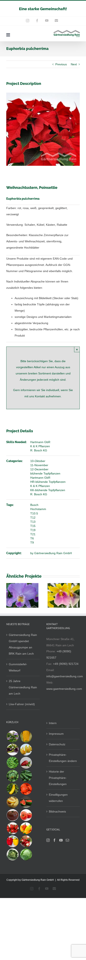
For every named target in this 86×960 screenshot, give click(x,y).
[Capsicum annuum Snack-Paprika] (26, 828)
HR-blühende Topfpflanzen (48, 481)
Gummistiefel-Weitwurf (18, 667)
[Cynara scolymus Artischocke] (12, 775)
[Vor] (76, 595)
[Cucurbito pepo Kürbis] (26, 788)
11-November (39, 465)
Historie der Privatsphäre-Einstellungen (58, 778)
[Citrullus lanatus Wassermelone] (26, 802)
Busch (34, 505)
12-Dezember (39, 469)
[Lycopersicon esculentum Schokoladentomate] (12, 815)
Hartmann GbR (40, 442)
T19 (32, 530)
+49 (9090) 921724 (65, 663)
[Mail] (67, 840)
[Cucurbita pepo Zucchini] (26, 775)
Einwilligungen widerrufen (58, 798)
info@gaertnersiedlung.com (64, 676)
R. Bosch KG (38, 450)
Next (74, 64)
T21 (32, 534)
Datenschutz (57, 744)
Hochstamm (38, 509)
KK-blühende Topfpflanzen (47, 490)
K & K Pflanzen (40, 446)
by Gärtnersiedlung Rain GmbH (51, 553)
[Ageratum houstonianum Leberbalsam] (12, 736)
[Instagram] (48, 840)
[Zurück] (9, 595)
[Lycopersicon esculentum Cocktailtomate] (12, 828)
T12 (32, 517)
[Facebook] (54, 840)
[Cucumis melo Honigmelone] (12, 802)
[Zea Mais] (26, 736)
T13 (32, 521)
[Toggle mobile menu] (8, 35)
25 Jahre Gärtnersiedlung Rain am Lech (23, 687)
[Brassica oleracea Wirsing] (12, 854)
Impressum (56, 733)
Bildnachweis (57, 811)
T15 (32, 526)
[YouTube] (61, 840)
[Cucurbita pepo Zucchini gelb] (12, 788)
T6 (32, 538)
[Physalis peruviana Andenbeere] (26, 749)
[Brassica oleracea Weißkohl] (26, 854)
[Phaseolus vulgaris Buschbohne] (12, 762)
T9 (32, 542)
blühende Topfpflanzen (45, 473)
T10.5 (34, 513)
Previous (61, 64)
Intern (53, 723)
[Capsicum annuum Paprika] (12, 841)
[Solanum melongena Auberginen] (12, 749)
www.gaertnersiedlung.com (64, 688)
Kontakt (40, 396)
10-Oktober (37, 461)
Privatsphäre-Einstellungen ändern (63, 758)
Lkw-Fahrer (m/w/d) (22, 704)
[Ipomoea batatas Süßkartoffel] (26, 762)
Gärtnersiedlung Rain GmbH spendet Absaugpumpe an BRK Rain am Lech (23, 644)
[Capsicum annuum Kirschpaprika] (26, 841)
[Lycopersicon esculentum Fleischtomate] (26, 815)
